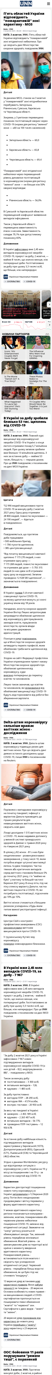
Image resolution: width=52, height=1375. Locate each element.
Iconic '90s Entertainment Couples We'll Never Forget (11, 355)
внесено (8, 675)
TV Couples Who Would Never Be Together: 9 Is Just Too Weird (38, 405)
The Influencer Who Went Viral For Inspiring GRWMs (37, 355)
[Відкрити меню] (48, 3)
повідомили (29, 638)
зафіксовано (21, 249)
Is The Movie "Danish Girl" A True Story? (11, 378)
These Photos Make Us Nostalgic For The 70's (38, 380)
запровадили (20, 1194)
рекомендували (13, 927)
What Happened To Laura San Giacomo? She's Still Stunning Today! (12, 406)
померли (9, 943)
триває (19, 592)
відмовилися (32, 688)
